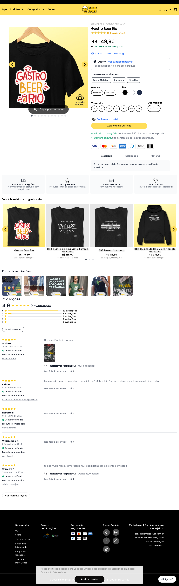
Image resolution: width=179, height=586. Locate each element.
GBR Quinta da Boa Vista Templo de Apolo (67, 250)
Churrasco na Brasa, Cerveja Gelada (19, 399)
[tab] (106, 156)
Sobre (51, 9)
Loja (4, 9)
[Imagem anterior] (12, 64)
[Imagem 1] (32, 116)
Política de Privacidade (53, 572)
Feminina (97, 93)
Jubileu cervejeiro (10, 484)
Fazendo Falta (9, 358)
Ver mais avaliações (16, 495)
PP (94, 108)
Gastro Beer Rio (24, 250)
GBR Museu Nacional (111, 250)
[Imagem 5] (45, 116)
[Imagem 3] (38, 116)
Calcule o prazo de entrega (110, 53)
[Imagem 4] (42, 116)
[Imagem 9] (58, 116)
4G (139, 108)
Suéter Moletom (101, 80)
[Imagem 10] (62, 116)
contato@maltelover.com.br (149, 533)
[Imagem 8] (55, 116)
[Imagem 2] (35, 116)
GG (124, 108)
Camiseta (119, 80)
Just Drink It (7, 456)
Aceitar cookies (89, 579)
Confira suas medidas (108, 119)
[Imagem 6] (48, 116)
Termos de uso (22, 539)
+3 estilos (133, 80)
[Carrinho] (175, 9)
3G (131, 108)
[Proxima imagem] (85, 64)
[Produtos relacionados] (86, 259)
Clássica (110, 93)
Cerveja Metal (9, 427)
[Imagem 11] (65, 116)
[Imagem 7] (52, 116)
